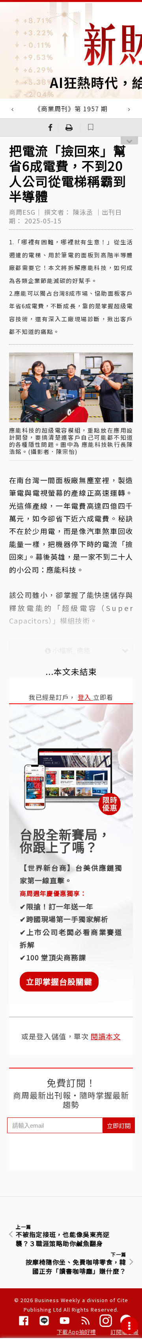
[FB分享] (50, 127)
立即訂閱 (119, 1125)
